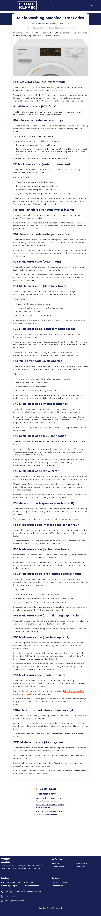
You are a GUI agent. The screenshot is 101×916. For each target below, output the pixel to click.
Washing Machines (39, 28)
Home (29, 28)
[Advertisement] (50, 841)
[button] (53, 5)
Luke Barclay (40, 23)
